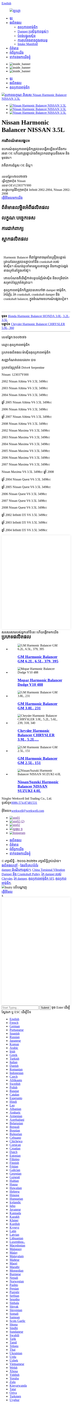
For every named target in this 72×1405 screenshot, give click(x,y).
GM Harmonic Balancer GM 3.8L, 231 (37, 706)
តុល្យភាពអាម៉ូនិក (28, 27)
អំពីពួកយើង (17, 52)
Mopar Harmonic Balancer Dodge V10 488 (40, 682)
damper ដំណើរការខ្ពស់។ (16, 869)
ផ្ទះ (11, 18)
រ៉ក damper (20, 878)
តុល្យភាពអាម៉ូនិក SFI (41, 878)
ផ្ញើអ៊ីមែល (7, 891)
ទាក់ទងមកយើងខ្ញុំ (20, 57)
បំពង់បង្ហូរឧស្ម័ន (27, 36)
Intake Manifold (28, 44)
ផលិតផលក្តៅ (10, 865)
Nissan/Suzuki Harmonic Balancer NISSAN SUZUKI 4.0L (38, 786)
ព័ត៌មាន (14, 48)
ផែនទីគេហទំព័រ (29, 865)
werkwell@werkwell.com (27, 810)
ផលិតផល (16, 22)
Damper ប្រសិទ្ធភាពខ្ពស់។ (33, 31)
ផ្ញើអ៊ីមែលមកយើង (12, 197)
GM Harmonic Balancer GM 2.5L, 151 (37, 760)
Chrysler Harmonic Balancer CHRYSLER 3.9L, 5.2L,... (36, 735)
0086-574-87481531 (24, 802)
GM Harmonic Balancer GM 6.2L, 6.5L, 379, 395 (38, 659)
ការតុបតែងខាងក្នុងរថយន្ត (33, 40)
